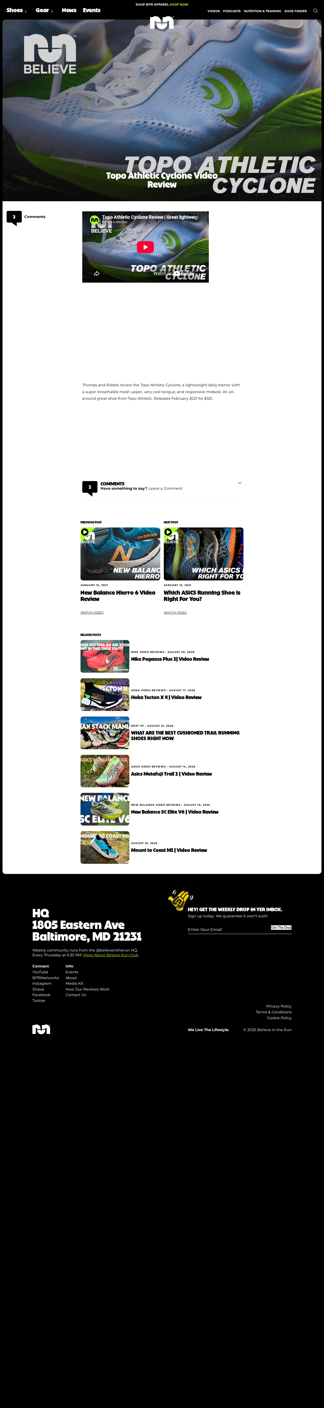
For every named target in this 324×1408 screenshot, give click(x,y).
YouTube (40, 972)
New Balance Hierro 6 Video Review (117, 595)
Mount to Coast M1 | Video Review (169, 849)
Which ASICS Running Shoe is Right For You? (202, 595)
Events (91, 10)
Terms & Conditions (274, 1012)
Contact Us (76, 995)
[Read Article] (120, 554)
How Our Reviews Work (88, 989)
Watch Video (92, 612)
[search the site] (315, 11)
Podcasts (232, 11)
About (71, 978)
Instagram (41, 983)
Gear (42, 10)
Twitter (39, 1000)
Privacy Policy (279, 1006)
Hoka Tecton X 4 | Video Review (166, 696)
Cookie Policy (279, 1018)
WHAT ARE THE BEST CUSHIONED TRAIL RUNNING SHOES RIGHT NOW (185, 735)
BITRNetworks (45, 978)
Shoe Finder (296, 11)
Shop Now (179, 4)
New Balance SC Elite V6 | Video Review (174, 811)
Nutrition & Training (262, 11)
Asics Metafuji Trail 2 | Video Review (171, 773)
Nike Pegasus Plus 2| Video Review (170, 658)
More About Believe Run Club (110, 955)
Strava (38, 989)
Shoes (15, 10)
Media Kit (74, 983)
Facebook (41, 995)
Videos (214, 11)
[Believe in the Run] (162, 22)
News (69, 10)
